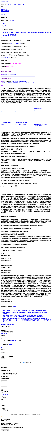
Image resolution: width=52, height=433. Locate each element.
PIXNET (16, 414)
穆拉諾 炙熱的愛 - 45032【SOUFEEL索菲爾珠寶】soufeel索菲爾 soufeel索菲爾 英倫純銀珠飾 (25, 318)
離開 (8, 430)
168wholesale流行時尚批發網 (7, 324)
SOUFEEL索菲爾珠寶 (15, 43)
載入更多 (3, 349)
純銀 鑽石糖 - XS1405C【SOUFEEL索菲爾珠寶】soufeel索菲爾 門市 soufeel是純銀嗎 (23, 315)
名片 (4, 26)
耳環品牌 (14, 306)
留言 (15, 340)
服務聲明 (39, 414)
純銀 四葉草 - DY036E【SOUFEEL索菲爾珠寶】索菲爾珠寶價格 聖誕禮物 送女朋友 (23, 316)
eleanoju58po (4, 333)
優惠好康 (5, 10)
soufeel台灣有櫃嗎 (38, 108)
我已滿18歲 (3, 430)
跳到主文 (3, 14)
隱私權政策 (34, 414)
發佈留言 (3, 357)
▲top (2, 347)
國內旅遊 (11, 344)
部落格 (4, 25)
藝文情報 (11, 21)
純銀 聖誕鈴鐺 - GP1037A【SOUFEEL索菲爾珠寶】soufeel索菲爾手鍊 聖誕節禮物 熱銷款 (24, 310)
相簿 (4, 23)
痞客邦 (12, 340)
